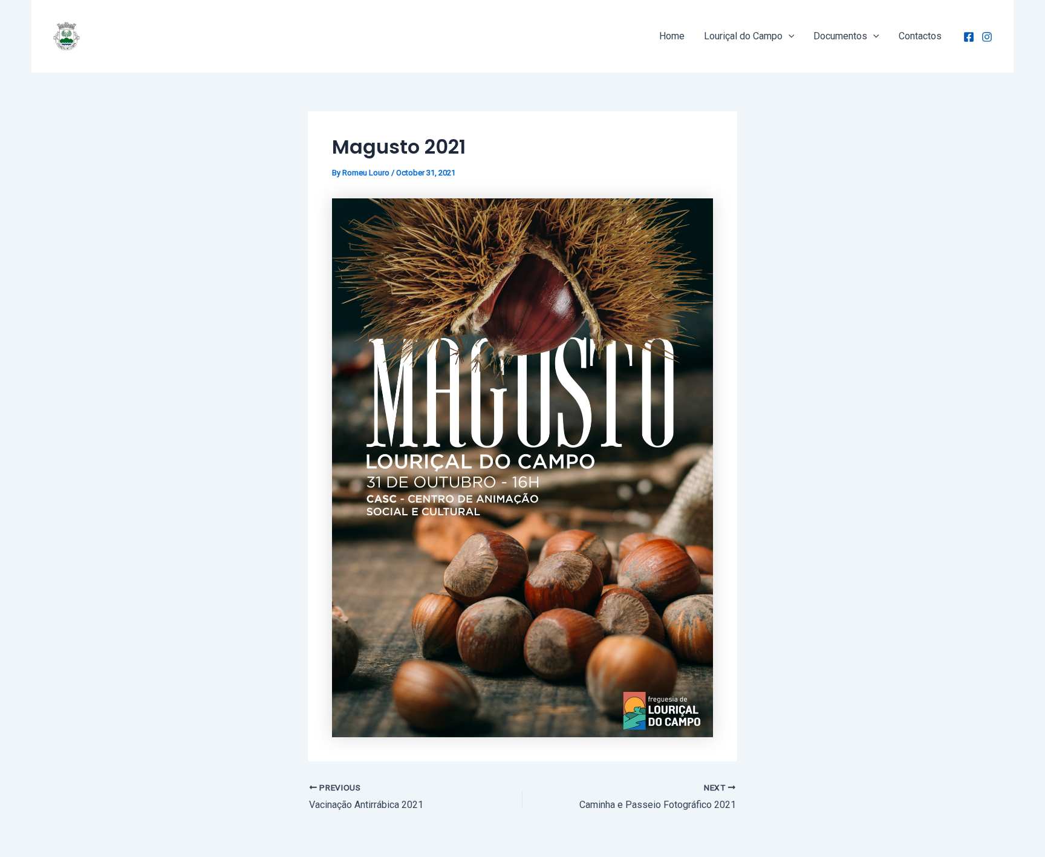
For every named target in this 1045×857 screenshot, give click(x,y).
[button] (789, 36)
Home (672, 36)
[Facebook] (968, 36)
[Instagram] (987, 36)
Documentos (840, 36)
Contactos (920, 36)
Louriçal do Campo (743, 36)
